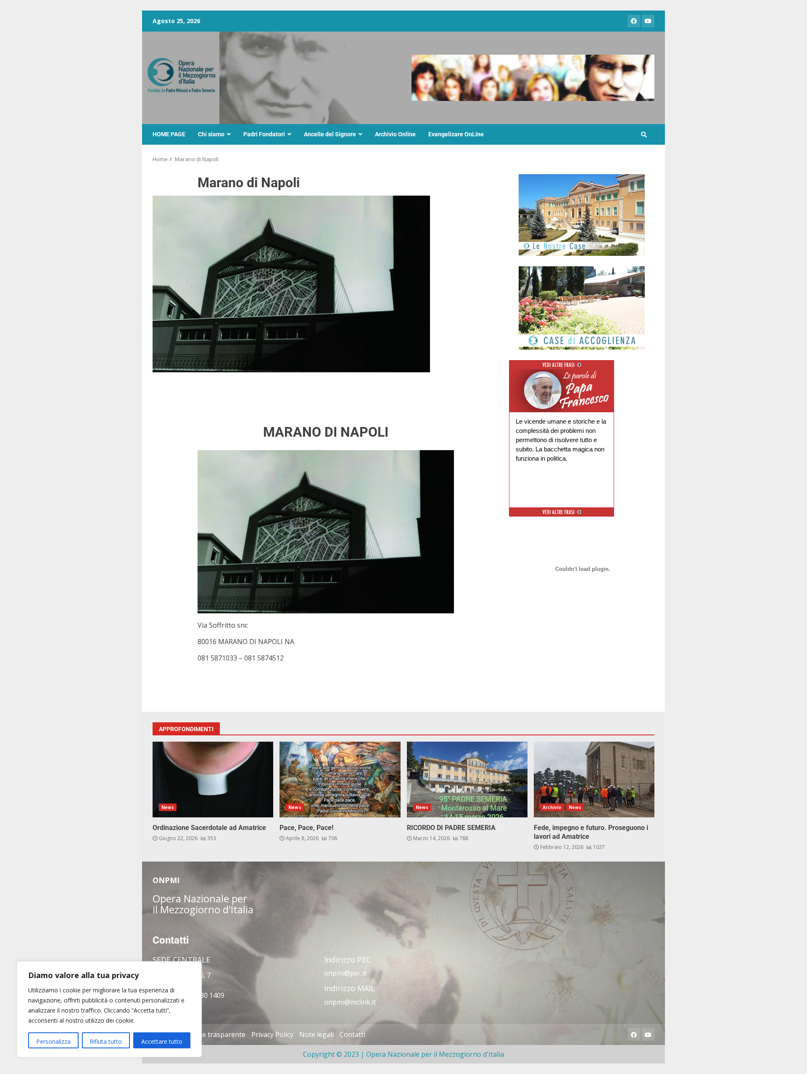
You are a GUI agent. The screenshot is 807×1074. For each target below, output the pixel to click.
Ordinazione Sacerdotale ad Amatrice (213, 779)
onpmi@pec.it (345, 973)
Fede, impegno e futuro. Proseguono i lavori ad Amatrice (594, 779)
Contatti (352, 1034)
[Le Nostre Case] (581, 215)
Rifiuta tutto (106, 1041)
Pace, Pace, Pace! (340, 779)
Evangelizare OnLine (456, 134)
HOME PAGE (169, 134)
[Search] (644, 135)
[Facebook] (634, 21)
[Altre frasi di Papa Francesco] (561, 367)
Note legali (316, 1034)
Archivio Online (395, 134)
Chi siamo (211, 134)
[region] (109, 1009)
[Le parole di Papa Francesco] (561, 374)
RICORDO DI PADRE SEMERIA (467, 779)
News (167, 807)
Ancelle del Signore (330, 134)
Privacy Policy (272, 1034)
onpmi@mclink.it (350, 1002)
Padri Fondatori (264, 134)
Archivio (552, 807)
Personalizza (53, 1041)
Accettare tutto (161, 1041)
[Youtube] (648, 21)
